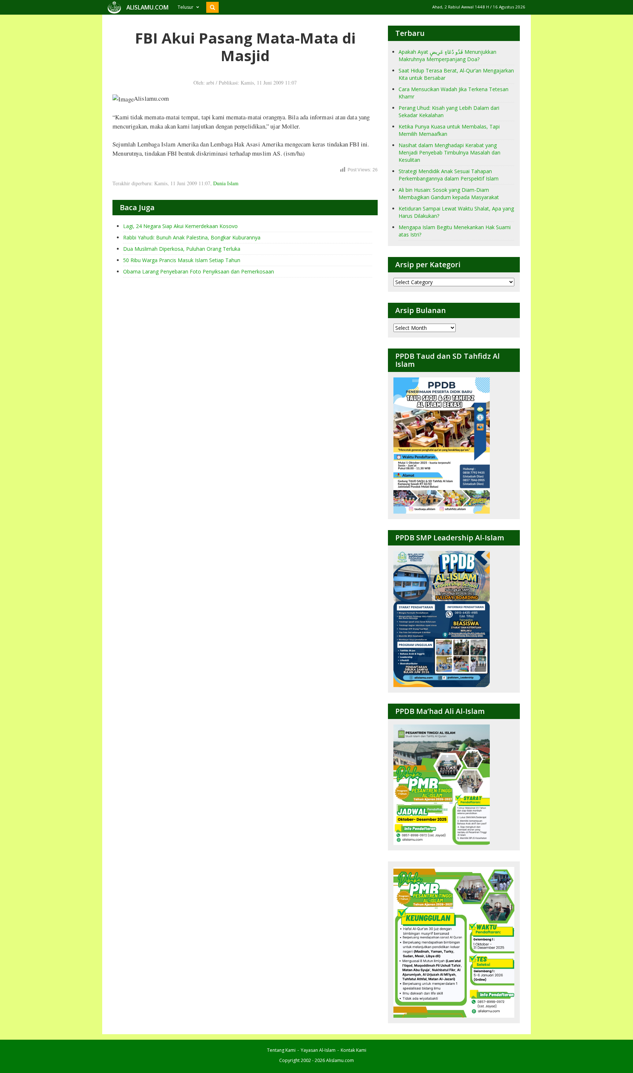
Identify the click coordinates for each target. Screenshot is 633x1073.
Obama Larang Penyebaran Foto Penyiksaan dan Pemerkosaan (198, 271)
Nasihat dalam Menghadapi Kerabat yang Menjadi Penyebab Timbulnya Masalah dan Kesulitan (449, 152)
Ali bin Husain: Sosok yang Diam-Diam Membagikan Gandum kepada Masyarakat (449, 193)
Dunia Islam (225, 183)
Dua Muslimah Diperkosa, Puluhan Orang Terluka (181, 248)
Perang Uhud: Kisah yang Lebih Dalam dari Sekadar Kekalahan (449, 111)
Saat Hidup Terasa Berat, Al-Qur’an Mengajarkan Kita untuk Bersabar (456, 74)
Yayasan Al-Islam (318, 1050)
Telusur (185, 7)
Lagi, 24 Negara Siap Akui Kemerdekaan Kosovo (180, 226)
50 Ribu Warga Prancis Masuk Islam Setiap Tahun (181, 260)
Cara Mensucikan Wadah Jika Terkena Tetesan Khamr (453, 93)
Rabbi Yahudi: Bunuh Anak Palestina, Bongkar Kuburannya (191, 237)
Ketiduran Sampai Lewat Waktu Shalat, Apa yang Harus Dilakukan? (456, 212)
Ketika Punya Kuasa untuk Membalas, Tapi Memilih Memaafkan (449, 130)
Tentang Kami (281, 1050)
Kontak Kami (353, 1050)
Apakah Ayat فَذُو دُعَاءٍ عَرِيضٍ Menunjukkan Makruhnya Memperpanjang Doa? (447, 55)
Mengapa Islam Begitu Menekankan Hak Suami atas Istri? (455, 231)
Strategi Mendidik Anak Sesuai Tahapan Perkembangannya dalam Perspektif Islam (449, 175)
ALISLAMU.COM (147, 7)
